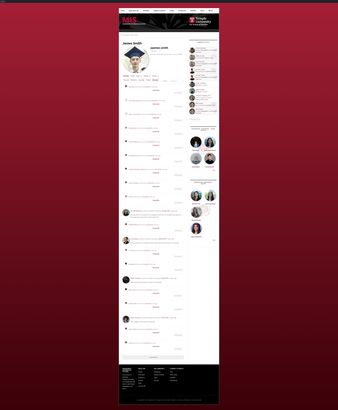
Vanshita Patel (132, 303)
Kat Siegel (131, 264)
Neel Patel (195, 150)
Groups (155, 76)
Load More (153, 357)
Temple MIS (133, 21)
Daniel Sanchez (133, 128)
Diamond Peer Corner (202, 99)
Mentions (134, 80)
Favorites (141, 80)
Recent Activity (159, 375)
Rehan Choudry (135, 278)
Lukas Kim (131, 343)
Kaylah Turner (200, 69)
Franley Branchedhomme (135, 100)
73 (198, 119)
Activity (126, 76)
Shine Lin (131, 196)
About (140, 372)
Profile (132, 76)
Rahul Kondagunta (133, 142)
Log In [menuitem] (2, 1)
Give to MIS (142, 386)
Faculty (140, 380)
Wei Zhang (199, 103)
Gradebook (173, 380)
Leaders (172, 377)
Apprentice (208, 71)
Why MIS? (141, 375)
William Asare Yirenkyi (135, 114)
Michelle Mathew (135, 211)
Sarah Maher (196, 167)
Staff (139, 383)
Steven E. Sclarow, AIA (203, 95)
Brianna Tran (196, 204)
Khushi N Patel (196, 220)
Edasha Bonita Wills (134, 155)
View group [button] (178, 92)
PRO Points (173, 375)
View (181, 54)
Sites (138, 76)
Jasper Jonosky (135, 317)
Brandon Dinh (210, 167)
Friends (146, 76)
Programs (141, 377)
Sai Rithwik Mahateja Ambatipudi (137, 169)
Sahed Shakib (200, 90)
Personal (126, 80)
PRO (171, 372)
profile (197, 85)
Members (157, 372)
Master (207, 58)
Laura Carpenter (210, 204)
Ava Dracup (134, 239)
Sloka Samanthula (210, 150)
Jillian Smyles (200, 56)
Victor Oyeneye (201, 48)
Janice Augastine (196, 236)
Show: (165, 81)
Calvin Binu (131, 87)
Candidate (208, 105)
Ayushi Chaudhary (133, 183)
